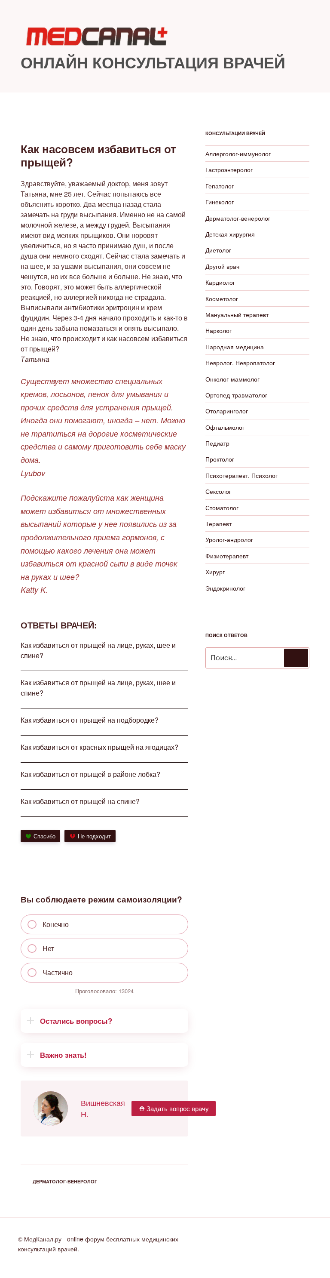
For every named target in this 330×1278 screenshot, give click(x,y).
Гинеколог (219, 201)
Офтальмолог (224, 427)
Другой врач (222, 266)
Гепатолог (219, 186)
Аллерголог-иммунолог (238, 153)
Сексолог (218, 491)
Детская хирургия (230, 234)
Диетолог (218, 250)
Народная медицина (234, 346)
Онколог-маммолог (232, 379)
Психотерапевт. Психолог (241, 475)
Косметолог (221, 298)
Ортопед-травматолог (236, 395)
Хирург (215, 571)
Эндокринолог (225, 588)
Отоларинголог (226, 410)
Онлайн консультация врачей (153, 62)
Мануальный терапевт (237, 314)
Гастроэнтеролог (229, 169)
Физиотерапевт (226, 555)
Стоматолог (221, 507)
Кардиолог (220, 282)
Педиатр (217, 443)
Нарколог (218, 330)
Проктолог (219, 459)
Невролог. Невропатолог (240, 362)
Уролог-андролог (229, 539)
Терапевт (218, 523)
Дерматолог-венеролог (65, 1181)
